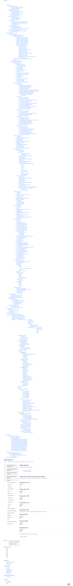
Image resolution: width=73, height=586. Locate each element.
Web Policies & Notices (10, 562)
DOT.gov (8, 567)
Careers (44, 2)
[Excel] (7, 557)
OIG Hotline (8, 582)
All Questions (9, 576)
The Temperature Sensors (27, 470)
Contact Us (39, 2)
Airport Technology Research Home (11, 2)
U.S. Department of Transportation (14, 540)
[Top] (69, 584)
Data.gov (8, 573)
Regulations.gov (9, 572)
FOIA (7, 583)
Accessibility (9, 564)
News (23, 2)
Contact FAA (9, 581)
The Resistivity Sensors (27, 471)
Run (20, 486)
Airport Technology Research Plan (31, 2)
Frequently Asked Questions (9, 575)
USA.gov (8, 568)
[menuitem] (38, 18)
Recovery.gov (9, 571)
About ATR (19, 2)
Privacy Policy (9, 563)
